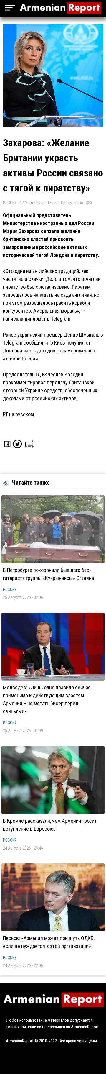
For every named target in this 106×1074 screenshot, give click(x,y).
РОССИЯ (10, 589)
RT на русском (18, 414)
